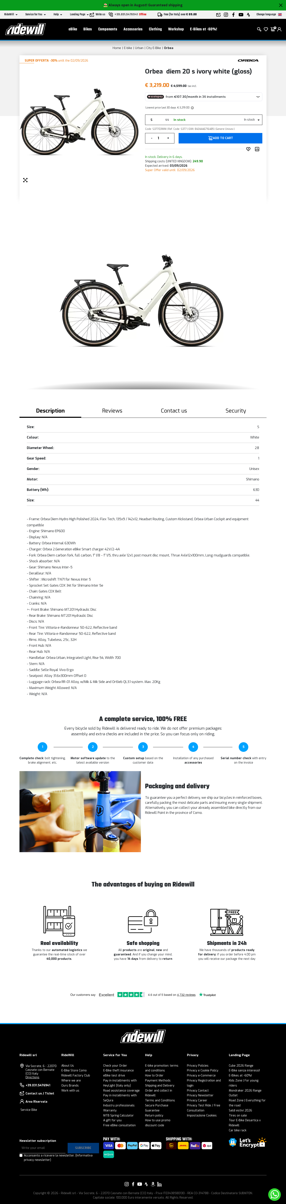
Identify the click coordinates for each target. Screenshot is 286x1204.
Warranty (110, 1110)
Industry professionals (119, 1105)
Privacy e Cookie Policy (202, 1070)
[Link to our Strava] (146, 1184)
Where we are (71, 1081)
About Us (67, 1066)
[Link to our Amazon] (152, 1184)
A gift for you (112, 1120)
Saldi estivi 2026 (240, 1110)
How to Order (154, 1076)
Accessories (133, 29)
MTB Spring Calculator (118, 1116)
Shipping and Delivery (159, 1086)
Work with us (70, 1091)
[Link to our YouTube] (139, 1184)
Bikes (87, 29)
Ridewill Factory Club (75, 1076)
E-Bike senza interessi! (244, 1070)
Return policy (154, 1116)
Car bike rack (237, 1130)
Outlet (233, 1095)
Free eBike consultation (119, 1125)
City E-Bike (153, 48)
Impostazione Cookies (202, 1116)
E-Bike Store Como (74, 1070)
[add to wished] (249, 149)
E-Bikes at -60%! (203, 29)
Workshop (176, 29)
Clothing (155, 29)
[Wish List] (265, 29)
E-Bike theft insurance (118, 1070)
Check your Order (115, 1066)
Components (107, 29)
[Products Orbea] (248, 60)
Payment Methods (158, 1081)
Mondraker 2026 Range (245, 1091)
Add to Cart (223, 138)
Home (117, 48)
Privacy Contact (198, 1091)
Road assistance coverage (121, 1091)
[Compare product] (258, 149)
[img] (192, 107)
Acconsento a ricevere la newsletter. (58, 1158)
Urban (139, 48)
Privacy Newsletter (200, 1095)
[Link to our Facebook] (133, 1184)
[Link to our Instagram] (126, 1184)
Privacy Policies (198, 1066)
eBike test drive (114, 1076)
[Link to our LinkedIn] (159, 1184)
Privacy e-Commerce (201, 1076)
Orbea (168, 48)
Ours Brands (70, 1086)
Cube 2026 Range (241, 1066)
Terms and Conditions (160, 1100)
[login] (279, 29)
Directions (32, 1077)
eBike (73, 29)
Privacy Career (197, 1100)
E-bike (128, 48)
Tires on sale (238, 1116)
